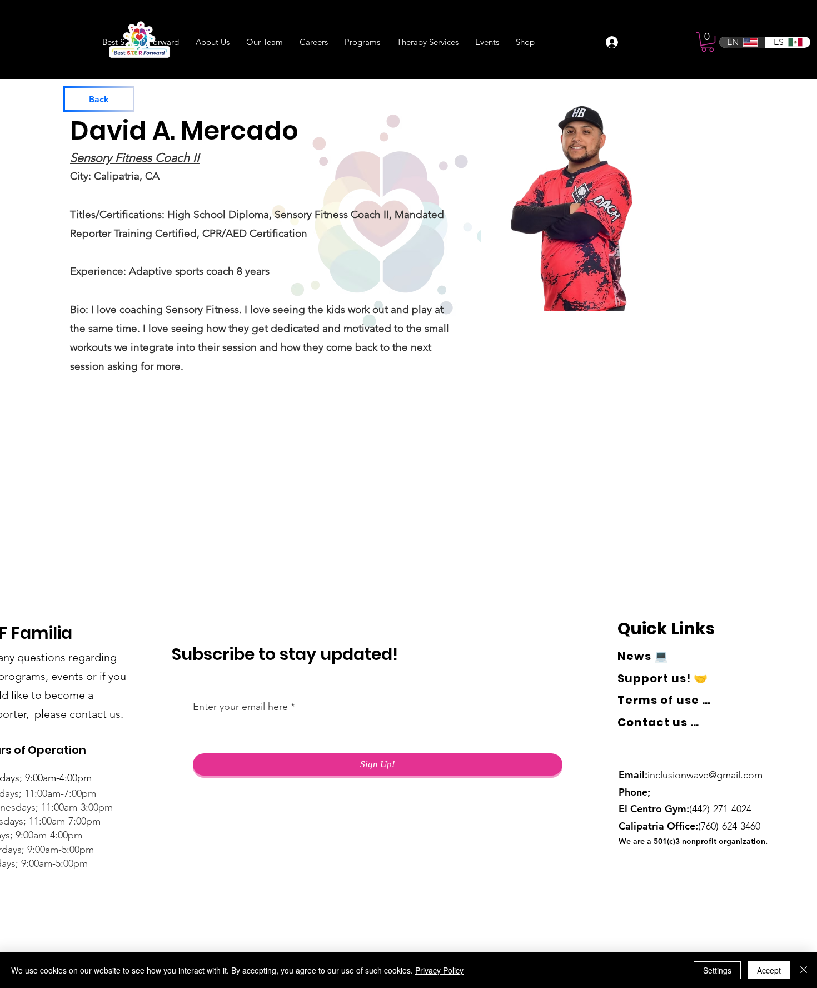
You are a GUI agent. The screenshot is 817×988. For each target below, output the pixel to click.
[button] (707, 42)
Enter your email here (240, 707)
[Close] (803, 970)
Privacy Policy (439, 970)
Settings (717, 970)
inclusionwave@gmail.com (705, 775)
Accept (769, 970)
